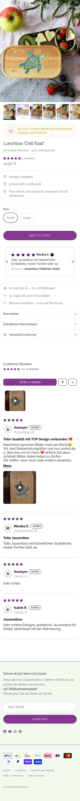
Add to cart (40, 235)
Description (10, 313)
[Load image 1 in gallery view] (40, 51)
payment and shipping (42, 770)
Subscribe (40, 719)
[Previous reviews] (6, 261)
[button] (12, 158)
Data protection (36, 775)
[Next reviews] (73, 261)
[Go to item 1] (15, 401)
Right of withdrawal (13, 775)
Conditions (20, 770)
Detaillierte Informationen (20, 324)
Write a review (30, 382)
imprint (6, 770)
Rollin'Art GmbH (20, 787)
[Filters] (62, 382)
